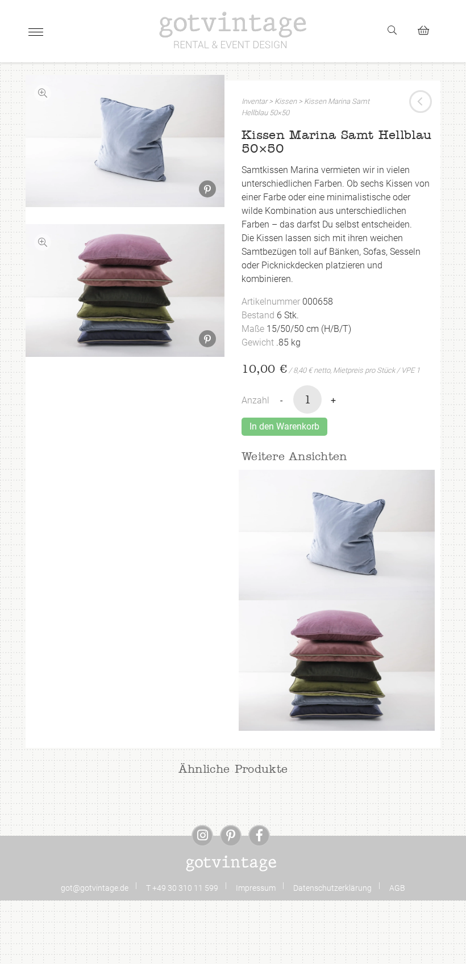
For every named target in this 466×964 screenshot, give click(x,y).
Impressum (256, 888)
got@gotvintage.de (94, 888)
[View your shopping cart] (428, 28)
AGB (397, 888)
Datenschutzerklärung (332, 888)
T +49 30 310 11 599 (182, 888)
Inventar (254, 101)
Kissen (285, 101)
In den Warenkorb (284, 426)
